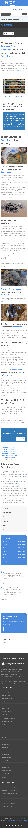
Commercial (6, 516)
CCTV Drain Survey (6, 711)
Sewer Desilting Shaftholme (10, 455)
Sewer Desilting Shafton (9, 457)
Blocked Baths (5, 737)
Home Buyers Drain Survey (8, 718)
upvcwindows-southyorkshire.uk (9, 793)
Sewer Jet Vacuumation (8, 760)
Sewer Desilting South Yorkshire (11, 445)
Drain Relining (5, 701)
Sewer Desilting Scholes (9, 453)
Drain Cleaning (5, 692)
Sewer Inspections (6, 757)
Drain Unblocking (6, 708)
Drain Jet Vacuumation (7, 698)
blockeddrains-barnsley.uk (8, 806)
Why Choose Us (7, 512)
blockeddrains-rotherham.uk (8, 810)
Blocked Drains (5, 741)
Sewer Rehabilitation (7, 774)
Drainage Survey (6, 715)
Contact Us (20, 438)
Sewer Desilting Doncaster (9, 447)
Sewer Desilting (5, 754)
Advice (5, 525)
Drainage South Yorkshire (14, 664)
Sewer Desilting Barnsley (9, 449)
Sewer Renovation (6, 770)
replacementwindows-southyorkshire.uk (11, 796)
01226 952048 (10, 25)
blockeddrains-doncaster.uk (8, 803)
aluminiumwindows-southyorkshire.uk (11, 787)
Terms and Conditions (11, 820)
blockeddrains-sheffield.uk (8, 800)
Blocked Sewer (5, 744)
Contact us (6, 529)
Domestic (5, 521)
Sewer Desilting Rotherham (9, 451)
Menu (24, 14)
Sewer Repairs (13, 483)
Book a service (6, 14)
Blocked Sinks (5, 747)
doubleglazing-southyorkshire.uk (10, 790)
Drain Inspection (6, 695)
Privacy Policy (20, 820)
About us (5, 508)
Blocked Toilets (5, 751)
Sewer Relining (5, 764)
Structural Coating (6, 724)
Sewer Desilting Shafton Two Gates (11, 459)
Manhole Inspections (7, 721)
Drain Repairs (5, 705)
